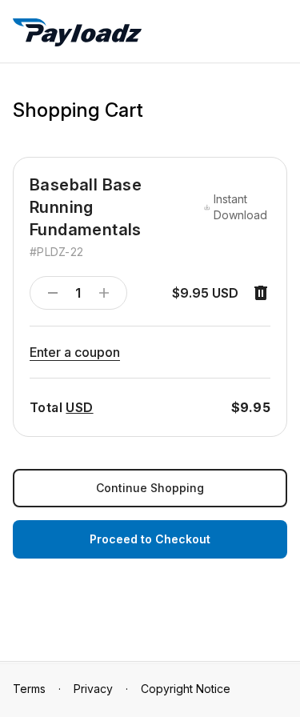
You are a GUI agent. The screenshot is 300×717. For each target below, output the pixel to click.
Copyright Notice (185, 688)
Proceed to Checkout (150, 539)
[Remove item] (260, 292)
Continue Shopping (150, 488)
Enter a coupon (75, 352)
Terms (29, 688)
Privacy (93, 688)
